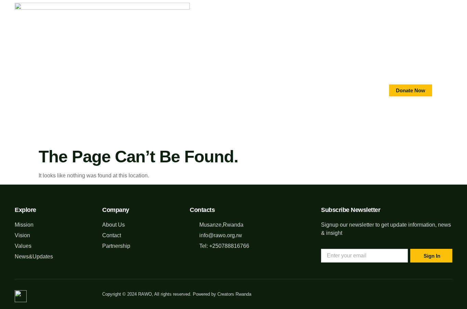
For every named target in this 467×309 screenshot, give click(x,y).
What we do (135, 90)
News (302, 90)
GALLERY (267, 90)
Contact (179, 90)
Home (62, 90)
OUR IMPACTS (222, 90)
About (94, 90)
